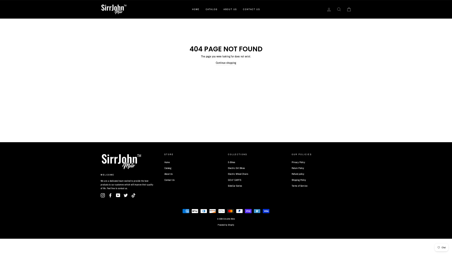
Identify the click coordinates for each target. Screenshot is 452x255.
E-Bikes (231, 162)
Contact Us (251, 9)
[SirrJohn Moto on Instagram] (103, 195)
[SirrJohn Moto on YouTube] (118, 195)
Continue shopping (226, 63)
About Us (230, 9)
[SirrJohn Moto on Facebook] (110, 195)
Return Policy (298, 168)
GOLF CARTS (234, 180)
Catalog (212, 9)
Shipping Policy (299, 180)
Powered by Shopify (226, 224)
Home (196, 9)
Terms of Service (300, 185)
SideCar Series (235, 185)
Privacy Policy (298, 162)
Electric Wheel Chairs (238, 173)
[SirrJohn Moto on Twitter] (126, 195)
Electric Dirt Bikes (236, 168)
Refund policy (298, 173)
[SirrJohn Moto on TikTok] (133, 195)
